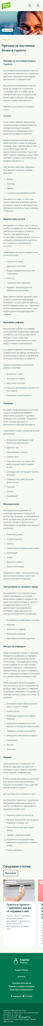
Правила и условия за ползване (22, 986)
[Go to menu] (38, 5)
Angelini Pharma (21, 970)
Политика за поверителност (21, 990)
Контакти (21, 977)
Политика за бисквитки (21, 983)
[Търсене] (29, 5)
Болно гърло (7, 30)
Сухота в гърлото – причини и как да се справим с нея (19, 908)
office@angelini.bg (24, 1017)
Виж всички (11, 873)
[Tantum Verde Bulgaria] (7, 6)
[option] (17, 913)
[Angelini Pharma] (21, 964)
